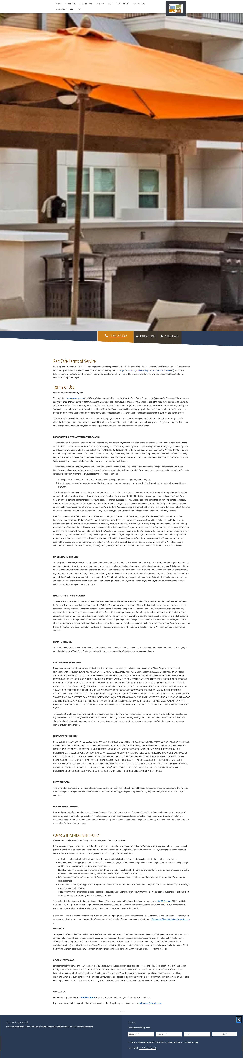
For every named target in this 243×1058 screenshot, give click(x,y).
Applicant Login (147, 336)
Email (188, 1034)
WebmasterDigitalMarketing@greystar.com (171, 919)
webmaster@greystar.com (150, 1003)
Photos (101, 4)
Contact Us (138, 4)
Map (111, 4)
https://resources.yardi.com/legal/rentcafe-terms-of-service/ (146, 370)
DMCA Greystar (164, 901)
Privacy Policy (167, 1042)
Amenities (70, 4)
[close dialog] (238, 1019)
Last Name (162, 1034)
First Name (134, 1034)
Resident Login (172, 336)
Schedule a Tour (64, 9)
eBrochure (122, 4)
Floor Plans (86, 4)
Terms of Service (185, 1042)
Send (225, 1034)
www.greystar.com (75, 398)
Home (58, 4)
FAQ (79, 9)
